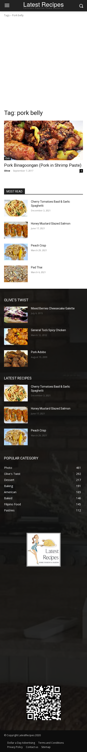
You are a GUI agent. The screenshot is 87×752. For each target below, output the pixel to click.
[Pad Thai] (16, 274)
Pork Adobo (38, 352)
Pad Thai (36, 267)
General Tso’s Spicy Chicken (48, 330)
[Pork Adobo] (16, 358)
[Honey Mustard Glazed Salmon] (16, 230)
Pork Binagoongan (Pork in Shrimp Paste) (42, 165)
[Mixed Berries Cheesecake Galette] (16, 315)
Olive (7, 170)
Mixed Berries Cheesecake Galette (53, 308)
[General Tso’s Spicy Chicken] (16, 336)
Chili (7, 158)
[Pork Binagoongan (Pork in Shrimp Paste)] (43, 140)
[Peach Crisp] (16, 252)
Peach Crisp (38, 245)
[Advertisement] (43, 63)
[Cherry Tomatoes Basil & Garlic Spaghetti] (16, 208)
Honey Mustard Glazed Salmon (50, 223)
